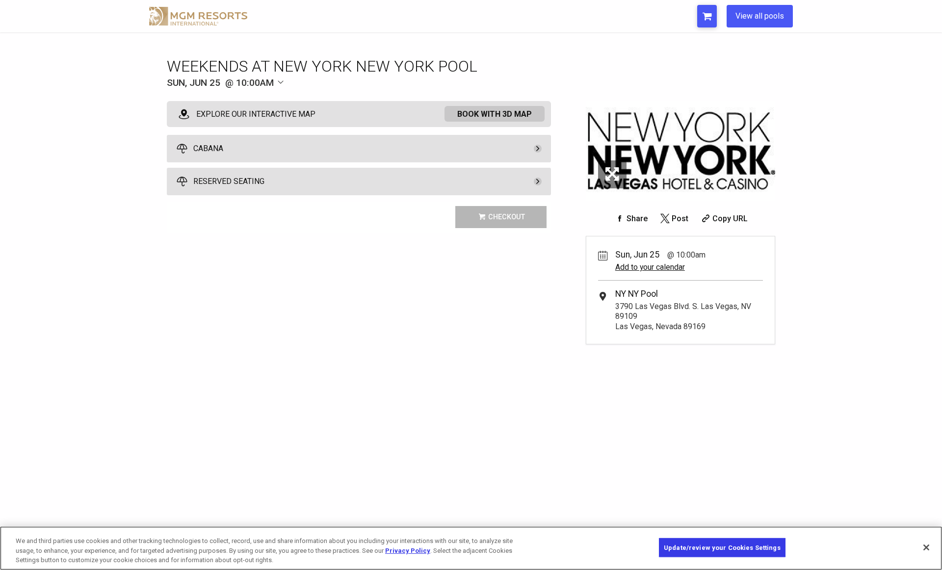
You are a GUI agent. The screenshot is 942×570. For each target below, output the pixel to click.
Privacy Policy (407, 550)
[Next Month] (327, 99)
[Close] (926, 547)
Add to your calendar (650, 267)
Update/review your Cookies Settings (722, 547)
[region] (471, 548)
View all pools (759, 16)
